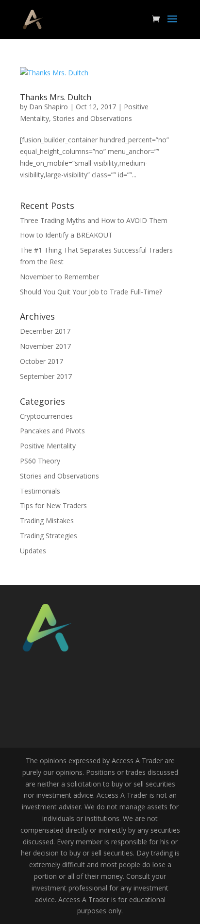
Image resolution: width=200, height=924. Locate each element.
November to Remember (59, 276)
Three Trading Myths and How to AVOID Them (93, 220)
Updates (33, 550)
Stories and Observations (92, 118)
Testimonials (40, 491)
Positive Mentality (48, 445)
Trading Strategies (48, 535)
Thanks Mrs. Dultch (55, 97)
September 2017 (46, 376)
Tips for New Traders (53, 505)
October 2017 (41, 361)
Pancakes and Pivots (52, 430)
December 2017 (45, 331)
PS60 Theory (40, 460)
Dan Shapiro (48, 106)
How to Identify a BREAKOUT (66, 235)
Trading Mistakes (47, 520)
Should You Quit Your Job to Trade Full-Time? (91, 291)
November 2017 (45, 346)
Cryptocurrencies (46, 416)
